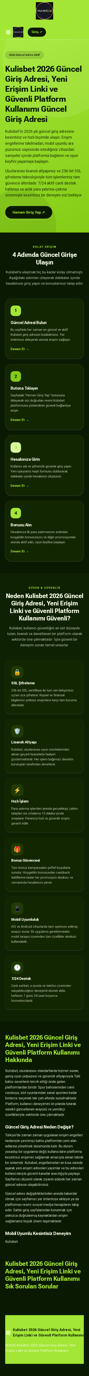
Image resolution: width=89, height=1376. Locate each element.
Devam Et (18, 349)
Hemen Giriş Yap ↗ (29, 212)
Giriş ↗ (37, 32)
